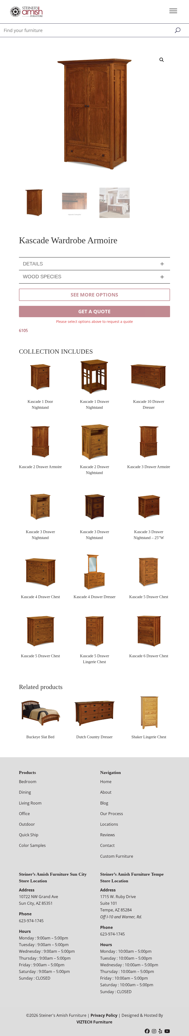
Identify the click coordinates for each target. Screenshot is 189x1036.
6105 (23, 330)
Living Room (30, 803)
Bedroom (27, 781)
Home (105, 781)
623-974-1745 (31, 920)
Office (24, 813)
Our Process (111, 813)
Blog (104, 803)
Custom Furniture (116, 856)
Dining (25, 792)
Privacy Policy (104, 1015)
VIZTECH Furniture (94, 1022)
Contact (107, 845)
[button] (161, 59)
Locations (109, 824)
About (105, 792)
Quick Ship (28, 835)
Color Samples (32, 845)
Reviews (107, 835)
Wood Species (42, 276)
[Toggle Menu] (173, 10)
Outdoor (27, 824)
